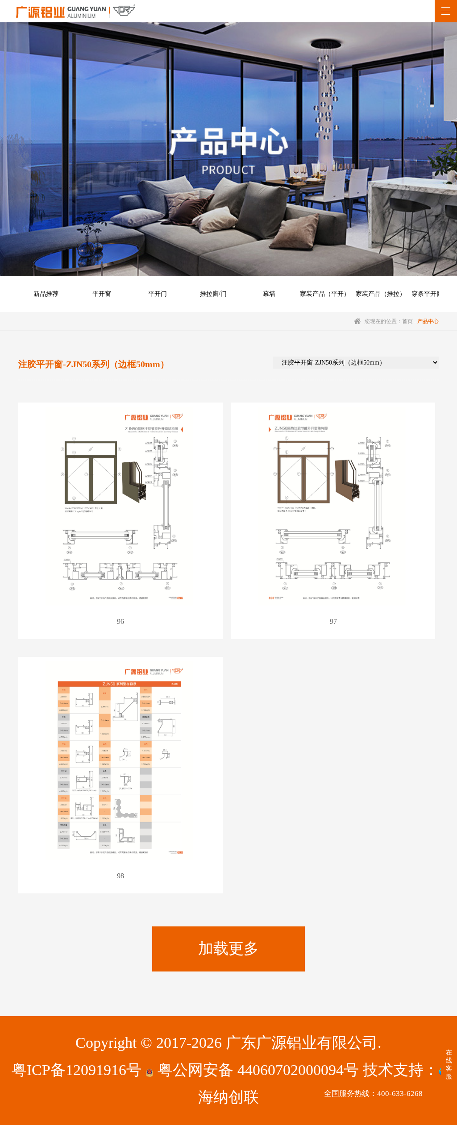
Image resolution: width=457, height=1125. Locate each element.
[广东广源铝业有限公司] (75, 11)
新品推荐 (45, 294)
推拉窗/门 (213, 294)
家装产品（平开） (325, 294)
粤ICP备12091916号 (76, 1070)
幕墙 (269, 294)
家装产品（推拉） (381, 294)
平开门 (157, 294)
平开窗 (101, 294)
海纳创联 (228, 1097)
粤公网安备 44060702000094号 (256, 1070)
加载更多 (228, 948)
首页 (407, 321)
